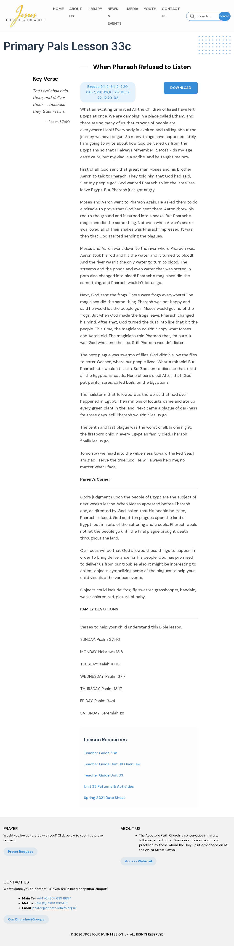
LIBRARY (95, 8)
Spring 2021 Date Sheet (104, 797)
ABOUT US (75, 12)
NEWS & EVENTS (115, 16)
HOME (58, 8)
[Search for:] (202, 16)
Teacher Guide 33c (100, 753)
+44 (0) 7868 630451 (51, 903)
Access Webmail (138, 861)
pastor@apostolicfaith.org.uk (54, 908)
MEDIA (132, 8)
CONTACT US (171, 12)
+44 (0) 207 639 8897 (54, 898)
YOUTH (150, 8)
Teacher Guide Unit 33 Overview (112, 764)
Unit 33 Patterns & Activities (109, 786)
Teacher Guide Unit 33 (103, 775)
